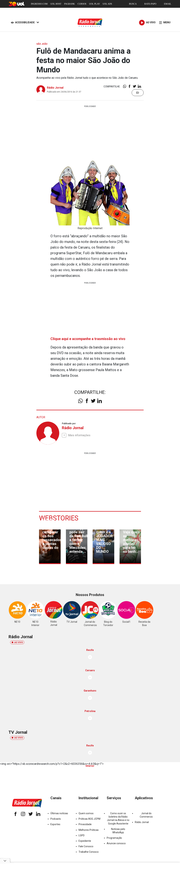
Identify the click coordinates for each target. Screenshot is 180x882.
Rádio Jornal (55, 87)
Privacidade (85, 824)
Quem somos (86, 813)
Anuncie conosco (116, 843)
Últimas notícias (59, 813)
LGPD (82, 835)
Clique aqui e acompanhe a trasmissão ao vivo (87, 339)
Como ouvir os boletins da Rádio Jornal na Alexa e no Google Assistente (118, 818)
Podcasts (55, 818)
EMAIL (167, 3)
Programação (114, 837)
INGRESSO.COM (39, 3)
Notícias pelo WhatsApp (118, 831)
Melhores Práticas (89, 830)
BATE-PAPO (150, 3)
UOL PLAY (94, 3)
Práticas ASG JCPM (89, 818)
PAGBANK (69, 3)
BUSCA (133, 3)
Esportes (55, 824)
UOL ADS (107, 3)
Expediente (85, 840)
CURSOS (82, 3)
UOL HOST (55, 3)
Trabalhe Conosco (89, 851)
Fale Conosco (86, 846)
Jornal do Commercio (146, 815)
